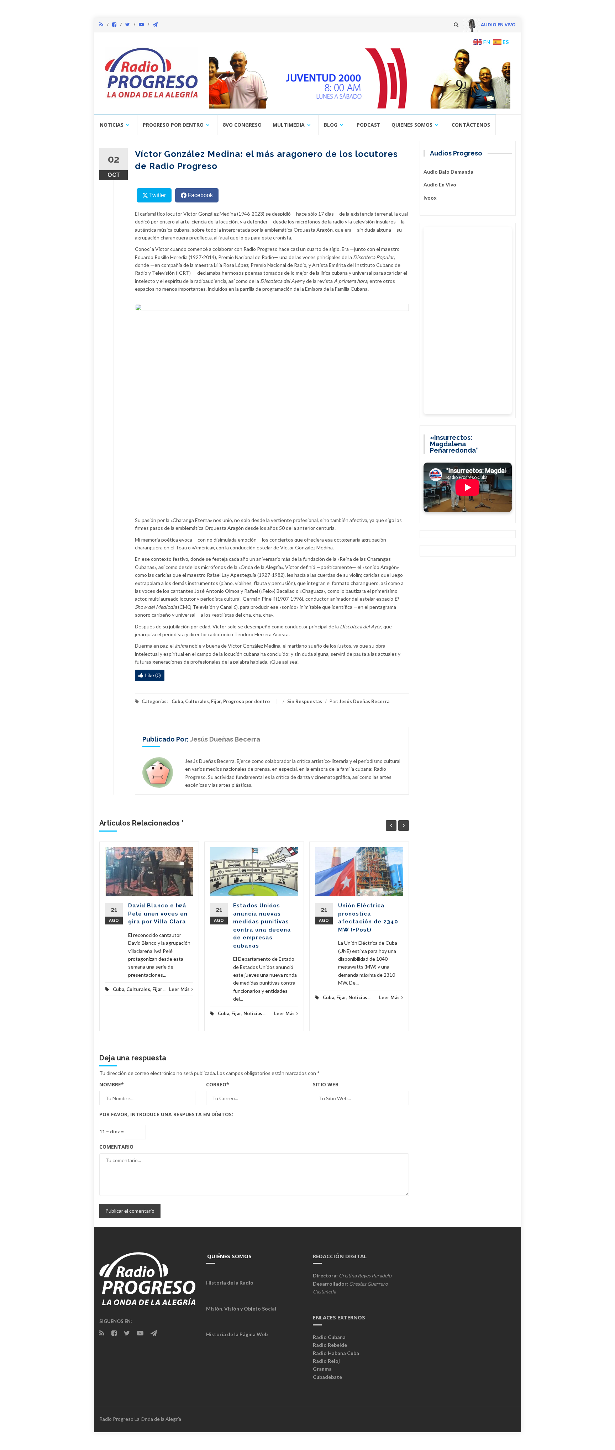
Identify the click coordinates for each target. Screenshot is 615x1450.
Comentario (116, 1146)
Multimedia (289, 124)
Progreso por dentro (246, 701)
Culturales (197, 701)
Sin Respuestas (304, 701)
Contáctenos (471, 124)
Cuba (177, 701)
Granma (322, 1369)
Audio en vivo (440, 184)
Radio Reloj (326, 1361)
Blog (330, 124)
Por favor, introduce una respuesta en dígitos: (166, 1114)
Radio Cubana (329, 1337)
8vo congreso (242, 124)
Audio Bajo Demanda (448, 172)
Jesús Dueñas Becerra (364, 701)
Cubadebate (327, 1377)
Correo (217, 1084)
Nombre (111, 1084)
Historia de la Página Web (237, 1334)
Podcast (368, 124)
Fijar (216, 701)
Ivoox (430, 198)
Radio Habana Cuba (336, 1353)
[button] (360, 78)
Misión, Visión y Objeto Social (241, 1309)
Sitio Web (325, 1084)
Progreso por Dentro (173, 124)
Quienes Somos (411, 124)
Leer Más (179, 989)
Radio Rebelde (330, 1345)
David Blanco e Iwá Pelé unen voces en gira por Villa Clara (158, 913)
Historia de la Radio (229, 1283)
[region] (360, 78)
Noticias (111, 124)
